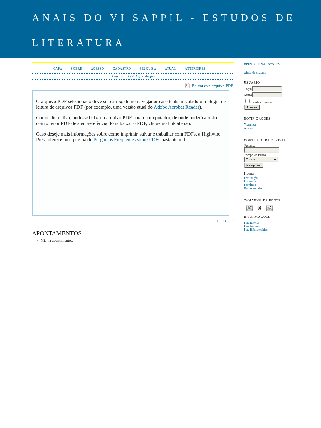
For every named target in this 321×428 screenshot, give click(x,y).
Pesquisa (148, 68)
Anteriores (195, 68)
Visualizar (250, 124)
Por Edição (251, 178)
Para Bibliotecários (256, 229)
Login (248, 89)
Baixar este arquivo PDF (212, 85)
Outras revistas (253, 188)
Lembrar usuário (261, 102)
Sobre (76, 68)
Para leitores (251, 222)
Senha (248, 95)
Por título (250, 184)
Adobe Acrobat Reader (176, 107)
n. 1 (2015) (132, 76)
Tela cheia (225, 220)
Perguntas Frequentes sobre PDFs (126, 139)
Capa (57, 68)
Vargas (150, 76)
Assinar (248, 128)
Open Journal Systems (263, 64)
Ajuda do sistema (255, 72)
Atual (170, 68)
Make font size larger (269, 207)
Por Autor (250, 181)
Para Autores (252, 226)
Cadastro (122, 68)
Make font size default (259, 207)
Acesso (97, 68)
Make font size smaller (249, 207)
